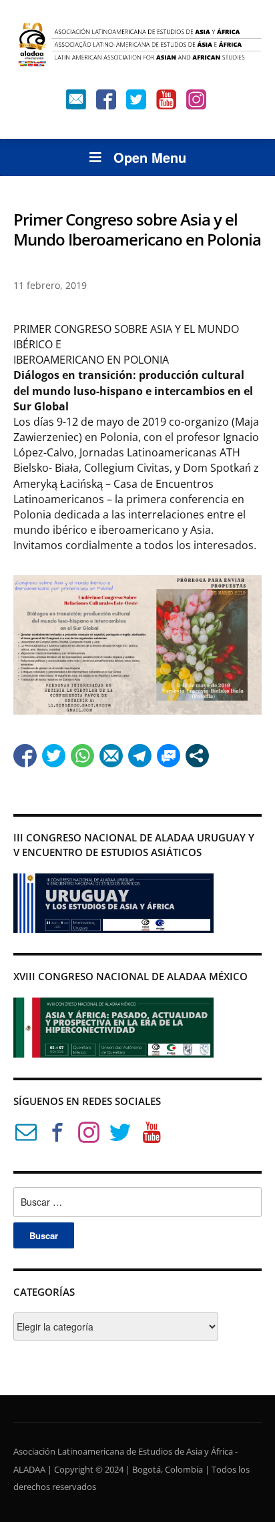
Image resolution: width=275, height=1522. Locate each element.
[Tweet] (53, 755)
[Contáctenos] (76, 102)
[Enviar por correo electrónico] (111, 755)
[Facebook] (106, 102)
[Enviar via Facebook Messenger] (168, 755)
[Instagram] (196, 102)
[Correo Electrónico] (26, 1135)
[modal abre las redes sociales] (197, 755)
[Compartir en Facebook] (25, 755)
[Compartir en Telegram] (140, 755)
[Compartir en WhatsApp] (82, 755)
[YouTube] (166, 102)
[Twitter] (136, 102)
